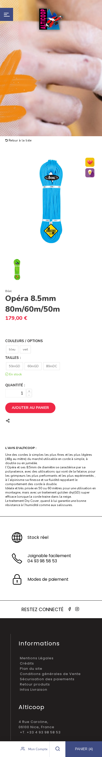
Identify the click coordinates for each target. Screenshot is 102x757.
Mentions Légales (37, 658)
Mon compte (37, 749)
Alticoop (51, 19)
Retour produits (35, 684)
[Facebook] (69, 609)
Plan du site (31, 668)
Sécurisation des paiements (47, 679)
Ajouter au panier (30, 407)
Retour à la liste (19, 140)
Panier (84, 749)
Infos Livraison (33, 689)
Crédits (27, 663)
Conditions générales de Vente (50, 673)
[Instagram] (77, 609)
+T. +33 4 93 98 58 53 (40, 732)
